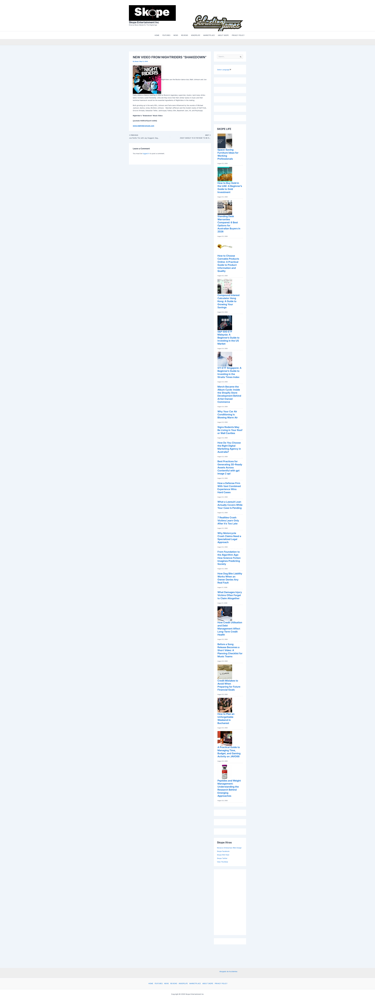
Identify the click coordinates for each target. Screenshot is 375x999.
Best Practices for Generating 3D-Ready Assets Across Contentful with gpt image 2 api (229, 467)
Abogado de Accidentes (228, 971)
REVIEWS (173, 983)
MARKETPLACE (195, 983)
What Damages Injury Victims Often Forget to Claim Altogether (229, 595)
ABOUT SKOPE (207, 983)
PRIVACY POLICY (221, 983)
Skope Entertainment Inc (144, 22)
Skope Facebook (223, 851)
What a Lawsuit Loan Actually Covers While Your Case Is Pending (229, 504)
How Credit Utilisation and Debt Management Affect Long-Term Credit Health (229, 628)
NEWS (166, 983)
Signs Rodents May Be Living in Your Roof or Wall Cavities (229, 430)
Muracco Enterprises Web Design (229, 848)
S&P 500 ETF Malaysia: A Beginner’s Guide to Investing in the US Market (228, 337)
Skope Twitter (222, 858)
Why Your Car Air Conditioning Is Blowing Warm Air (227, 414)
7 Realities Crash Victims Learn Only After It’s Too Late (228, 520)
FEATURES (159, 983)
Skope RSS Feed (223, 855)
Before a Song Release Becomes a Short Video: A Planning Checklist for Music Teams (229, 650)
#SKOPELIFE (183, 983)
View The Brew (222, 862)
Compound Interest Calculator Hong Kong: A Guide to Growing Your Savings (228, 301)
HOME (150, 983)
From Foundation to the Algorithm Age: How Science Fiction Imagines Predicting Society (229, 557)
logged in (146, 153)
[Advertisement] (231, 901)
